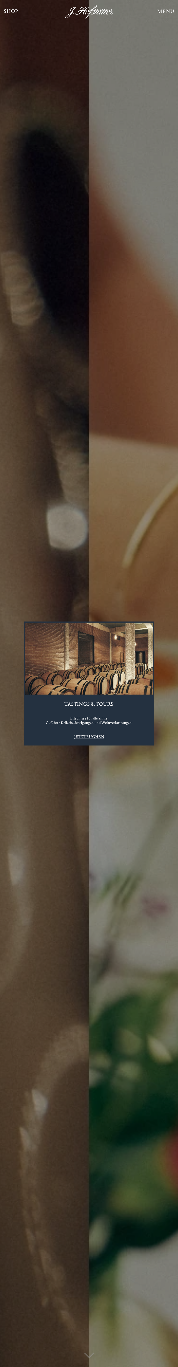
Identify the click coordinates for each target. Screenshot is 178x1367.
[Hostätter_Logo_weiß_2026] (89, 12)
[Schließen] (150, 625)
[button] (165, 12)
